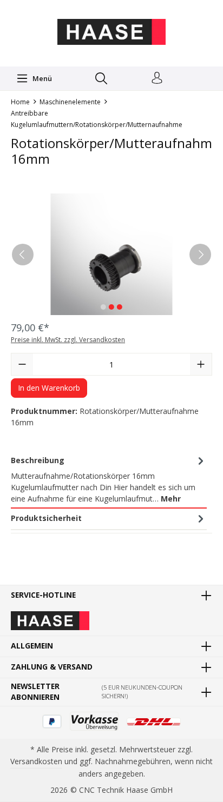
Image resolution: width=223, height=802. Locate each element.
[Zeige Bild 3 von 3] (119, 307)
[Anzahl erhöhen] (201, 364)
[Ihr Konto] (157, 78)
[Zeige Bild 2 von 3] (111, 307)
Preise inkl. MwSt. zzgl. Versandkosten (68, 339)
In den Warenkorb (49, 388)
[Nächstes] (200, 254)
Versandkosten (36, 761)
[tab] (109, 479)
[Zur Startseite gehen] (111, 32)
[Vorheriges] (23, 254)
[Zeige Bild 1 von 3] (103, 307)
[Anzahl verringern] (22, 364)
